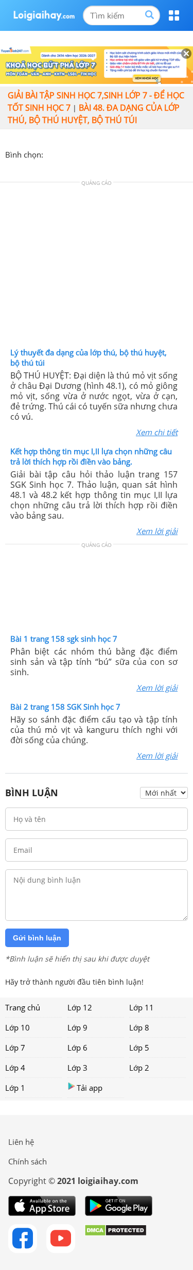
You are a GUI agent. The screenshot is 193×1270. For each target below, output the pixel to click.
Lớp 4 (15, 1067)
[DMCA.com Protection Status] (115, 1238)
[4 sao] (88, 153)
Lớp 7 (15, 1047)
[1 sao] (51, 153)
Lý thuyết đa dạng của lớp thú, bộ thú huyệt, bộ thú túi (88, 357)
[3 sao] (76, 153)
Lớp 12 (79, 1007)
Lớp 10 (17, 1027)
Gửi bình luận (37, 938)
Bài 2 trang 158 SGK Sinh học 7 (65, 706)
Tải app (89, 1088)
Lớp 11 (141, 1007)
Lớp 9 (77, 1027)
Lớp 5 (139, 1047)
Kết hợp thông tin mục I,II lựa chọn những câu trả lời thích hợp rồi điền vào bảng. (91, 456)
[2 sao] (64, 153)
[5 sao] (101, 153)
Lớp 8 (139, 1027)
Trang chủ (22, 1007)
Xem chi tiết (157, 432)
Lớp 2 (139, 1067)
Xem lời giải (157, 531)
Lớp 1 (15, 1088)
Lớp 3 (77, 1067)
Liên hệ (21, 1142)
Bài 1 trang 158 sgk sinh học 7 (63, 638)
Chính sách (27, 1161)
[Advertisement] (96, 267)
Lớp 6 (77, 1047)
